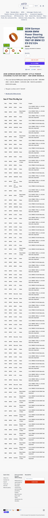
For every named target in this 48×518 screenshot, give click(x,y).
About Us (5, 478)
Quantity (27, 53)
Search (5, 482)
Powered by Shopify (40, 515)
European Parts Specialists (30, 515)
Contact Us (6, 480)
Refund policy (7, 487)
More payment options (35, 66)
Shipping (27, 48)
